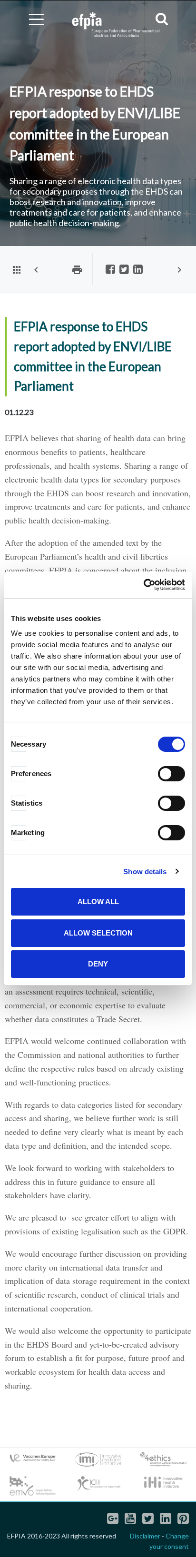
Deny (98, 964)
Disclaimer (145, 1536)
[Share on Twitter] (124, 270)
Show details (145, 871)
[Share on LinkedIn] (138, 270)
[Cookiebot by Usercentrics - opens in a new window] (143, 585)
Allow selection (98, 933)
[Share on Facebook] (110, 270)
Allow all (98, 901)
